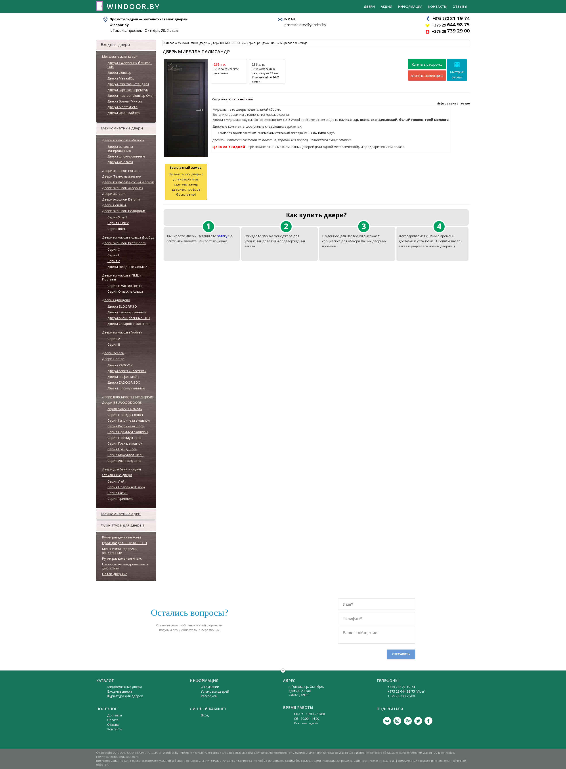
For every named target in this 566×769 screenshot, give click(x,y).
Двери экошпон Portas (120, 170)
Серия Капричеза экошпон (128, 420)
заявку (222, 236)
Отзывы (460, 6)
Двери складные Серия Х (127, 267)
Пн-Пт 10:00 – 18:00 (309, 714)
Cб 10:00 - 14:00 (306, 718)
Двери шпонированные (126, 156)
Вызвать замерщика (427, 75)
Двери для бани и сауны (121, 469)
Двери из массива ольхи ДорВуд (128, 237)
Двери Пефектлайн (123, 377)
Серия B (113, 344)
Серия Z (113, 261)
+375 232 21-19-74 (401, 687)
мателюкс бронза (296, 133)
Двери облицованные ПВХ (128, 318)
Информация (410, 6)
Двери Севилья (114, 205)
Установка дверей (215, 691)
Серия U (113, 255)
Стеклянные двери (117, 475)
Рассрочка (209, 696)
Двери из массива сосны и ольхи (128, 182)
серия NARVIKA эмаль (124, 409)
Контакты (437, 6)
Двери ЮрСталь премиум (127, 90)
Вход (205, 715)
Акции (386, 6)
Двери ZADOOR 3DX (123, 382)
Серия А (113, 339)
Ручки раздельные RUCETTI (124, 543)
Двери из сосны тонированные (120, 148)
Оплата (113, 720)
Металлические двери (120, 56)
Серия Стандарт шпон (125, 415)
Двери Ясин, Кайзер (123, 113)
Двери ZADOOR (120, 365)
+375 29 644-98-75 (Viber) (406, 691)
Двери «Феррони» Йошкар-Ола (129, 65)
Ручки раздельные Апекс (122, 558)
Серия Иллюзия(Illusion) (126, 487)
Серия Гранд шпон (122, 449)
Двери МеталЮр (120, 78)
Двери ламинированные (126, 312)
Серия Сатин (117, 493)
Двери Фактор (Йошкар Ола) (130, 95)
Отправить (401, 654)
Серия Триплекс (120, 498)
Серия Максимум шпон (125, 455)
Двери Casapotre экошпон (128, 324)
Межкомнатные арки (121, 513)
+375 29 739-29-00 (401, 696)
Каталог (169, 43)
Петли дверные (114, 574)
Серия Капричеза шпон (125, 426)
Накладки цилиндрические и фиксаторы (125, 566)
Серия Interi (116, 229)
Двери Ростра (113, 359)
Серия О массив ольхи (125, 291)
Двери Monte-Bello (122, 107)
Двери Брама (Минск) (124, 101)
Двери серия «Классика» (126, 371)
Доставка (114, 715)
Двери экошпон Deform (121, 199)
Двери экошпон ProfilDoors (124, 243)
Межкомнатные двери (122, 128)
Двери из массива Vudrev (122, 332)
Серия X (113, 249)
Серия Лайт (116, 481)
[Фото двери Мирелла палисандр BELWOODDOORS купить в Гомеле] (186, 157)
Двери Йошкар (119, 72)
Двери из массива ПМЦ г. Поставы (122, 277)
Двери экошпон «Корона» (122, 188)
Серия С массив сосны (124, 286)
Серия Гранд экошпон (125, 443)
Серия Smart (117, 217)
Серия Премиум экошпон (127, 432)
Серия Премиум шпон (124, 437)
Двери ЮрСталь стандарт (128, 84)
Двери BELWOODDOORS (122, 402)
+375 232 (451, 18)
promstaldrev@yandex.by (305, 24)
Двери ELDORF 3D (122, 306)
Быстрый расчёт (457, 74)
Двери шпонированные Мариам (127, 397)
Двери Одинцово (116, 300)
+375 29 (451, 25)
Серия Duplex (118, 223)
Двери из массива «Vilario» (123, 140)
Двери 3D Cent (114, 193)
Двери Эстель (113, 353)
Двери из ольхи (120, 162)
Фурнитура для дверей (122, 525)
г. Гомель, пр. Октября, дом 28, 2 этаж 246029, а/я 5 (306, 690)
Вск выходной (306, 723)
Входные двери (115, 44)
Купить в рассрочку (427, 64)
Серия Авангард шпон (124, 460)
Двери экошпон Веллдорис (123, 211)
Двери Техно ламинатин (121, 176)
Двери (369, 6)
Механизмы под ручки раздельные (120, 551)
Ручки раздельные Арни (121, 537)
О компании (210, 687)
